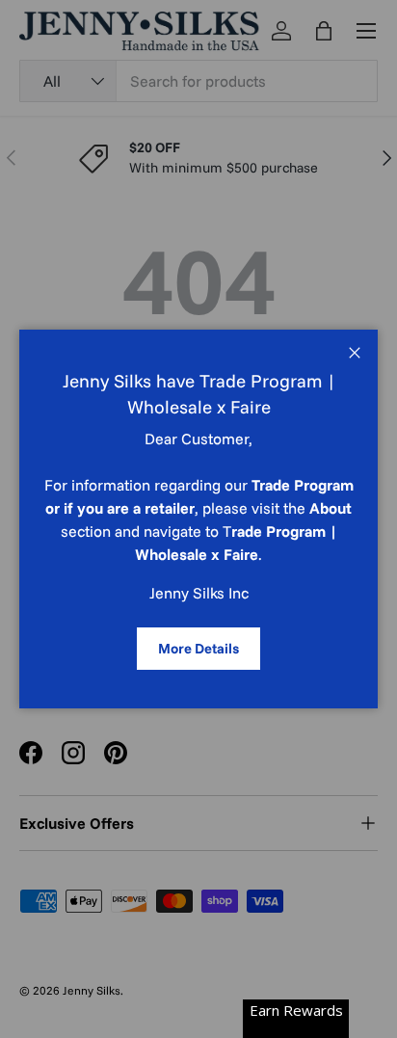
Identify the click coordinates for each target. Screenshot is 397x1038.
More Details (198, 648)
